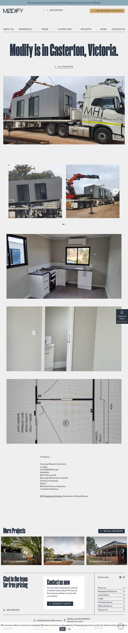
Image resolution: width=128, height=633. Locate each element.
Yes (62, 629)
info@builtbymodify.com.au (49, 620)
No (69, 629)
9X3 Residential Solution (51, 496)
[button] (115, 191)
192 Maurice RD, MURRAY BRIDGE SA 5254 (78, 620)
